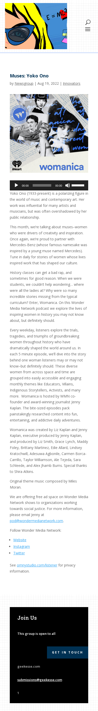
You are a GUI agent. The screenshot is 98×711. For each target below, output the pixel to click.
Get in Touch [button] (67, 652)
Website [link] (19, 539)
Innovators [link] (71, 83)
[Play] (16, 185)
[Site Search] (87, 22)
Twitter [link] (19, 553)
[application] (49, 185)
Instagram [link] (21, 546)
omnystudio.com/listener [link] (37, 565)
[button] (88, 29)
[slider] (79, 184)
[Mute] (67, 185)
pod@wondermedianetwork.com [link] (36, 520)
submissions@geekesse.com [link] (39, 679)
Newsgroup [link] (24, 83)
